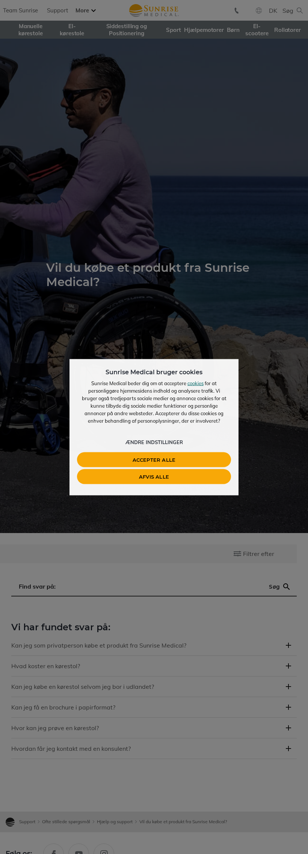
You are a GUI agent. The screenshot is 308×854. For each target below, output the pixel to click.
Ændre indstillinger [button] (154, 442)
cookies (195, 383)
